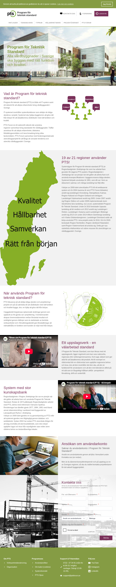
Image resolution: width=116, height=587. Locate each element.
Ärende (65, 514)
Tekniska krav (27, 23)
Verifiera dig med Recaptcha (73, 524)
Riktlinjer (13, 23)
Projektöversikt (71, 23)
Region (91, 514)
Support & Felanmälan (69, 559)
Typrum (39, 23)
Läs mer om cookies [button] (65, 4)
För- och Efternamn (69, 494)
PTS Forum (86, 23)
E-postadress (93, 494)
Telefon (65, 504)
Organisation (93, 504)
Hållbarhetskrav (53, 23)
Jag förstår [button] (107, 4)
